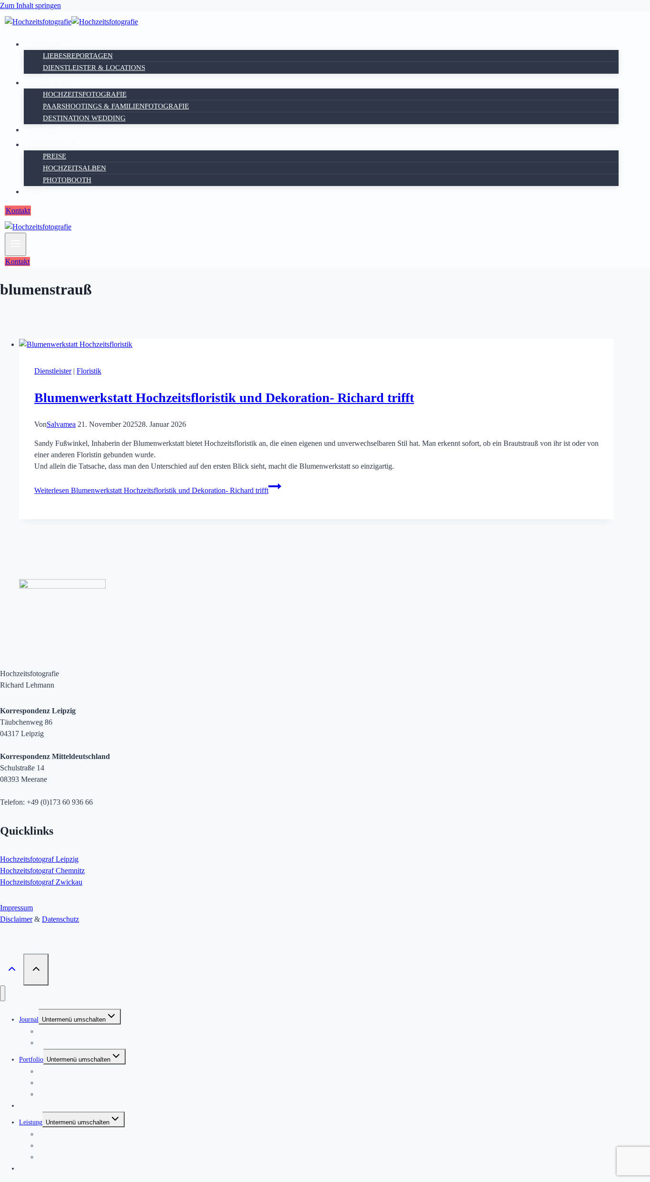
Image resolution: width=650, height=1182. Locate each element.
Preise (54, 156)
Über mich (50, 191)
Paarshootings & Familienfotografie (116, 106)
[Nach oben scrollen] (11, 969)
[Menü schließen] (2, 993)
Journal (29, 1019)
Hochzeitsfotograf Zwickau (41, 882)
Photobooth (67, 180)
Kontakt (18, 211)
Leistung (30, 1122)
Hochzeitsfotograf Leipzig (39, 859)
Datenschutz (60, 919)
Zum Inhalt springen (30, 5)
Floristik (89, 371)
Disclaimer (16, 919)
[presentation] (316, 344)
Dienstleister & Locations (94, 67)
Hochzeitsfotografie (85, 94)
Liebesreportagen (78, 55)
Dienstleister (52, 371)
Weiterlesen (151, 490)
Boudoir (46, 130)
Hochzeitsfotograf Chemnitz (42, 871)
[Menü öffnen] (15, 244)
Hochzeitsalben (74, 168)
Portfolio (31, 1059)
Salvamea (61, 424)
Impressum (16, 908)
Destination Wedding (84, 118)
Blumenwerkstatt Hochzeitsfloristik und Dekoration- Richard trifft (224, 397)
